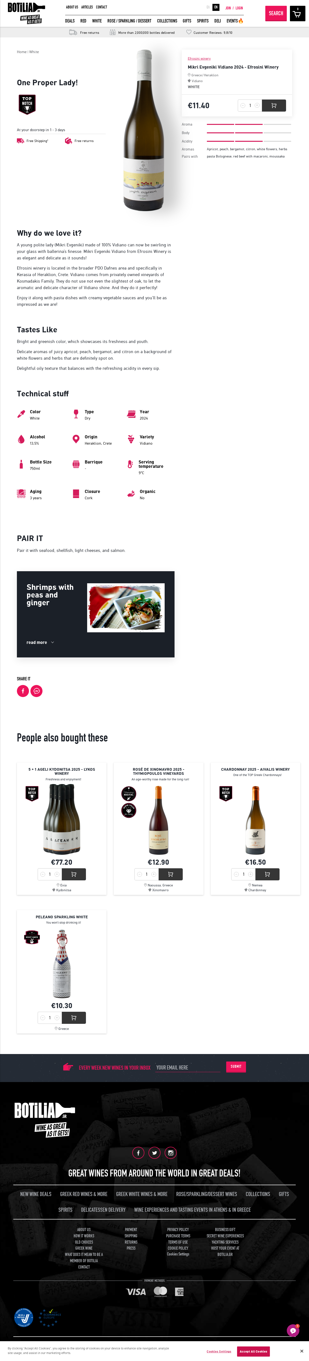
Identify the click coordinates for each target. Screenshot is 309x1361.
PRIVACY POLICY (178, 1229)
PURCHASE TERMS (178, 1236)
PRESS (131, 1248)
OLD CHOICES (84, 1242)
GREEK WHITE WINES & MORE (142, 1194)
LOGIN (239, 8)
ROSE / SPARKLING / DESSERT (129, 21)
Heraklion (211, 75)
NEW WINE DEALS (35, 1194)
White (34, 52)
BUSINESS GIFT (225, 1229)
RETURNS (131, 1242)
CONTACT (101, 7)
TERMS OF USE (178, 1242)
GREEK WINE (83, 1248)
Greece (196, 75)
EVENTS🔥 (235, 21)
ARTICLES (87, 7)
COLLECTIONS (167, 21)
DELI (217, 21)
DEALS (70, 21)
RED (83, 21)
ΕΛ (208, 7)
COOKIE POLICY (178, 1248)
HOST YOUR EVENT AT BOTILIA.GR (225, 1251)
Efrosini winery (199, 58)
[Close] (301, 1351)
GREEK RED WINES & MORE (83, 1194)
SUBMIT (236, 1066)
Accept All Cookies (253, 1351)
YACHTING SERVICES (225, 1242)
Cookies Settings (219, 1351)
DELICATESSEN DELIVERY (103, 1210)
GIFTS (187, 21)
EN (216, 7)
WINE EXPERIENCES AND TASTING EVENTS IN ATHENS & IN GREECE (192, 1210)
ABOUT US (72, 7)
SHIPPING (131, 1236)
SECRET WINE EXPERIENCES (225, 1236)
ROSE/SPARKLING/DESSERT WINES (206, 1194)
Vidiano (197, 81)
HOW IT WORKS (84, 1236)
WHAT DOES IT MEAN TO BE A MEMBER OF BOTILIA (84, 1257)
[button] (293, 1330)
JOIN (228, 8)
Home (22, 52)
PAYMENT (131, 1229)
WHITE (97, 21)
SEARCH (276, 13)
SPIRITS (203, 21)
